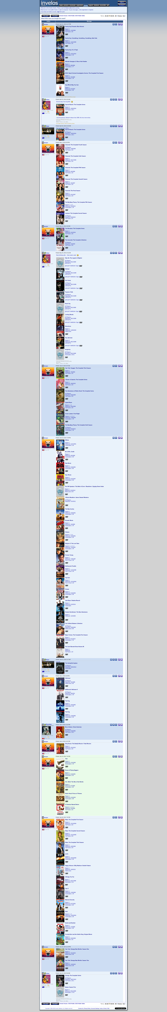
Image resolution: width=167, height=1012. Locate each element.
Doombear (49, 724)
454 (111, 15)
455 (113, 15)
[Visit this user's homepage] (113, 725)
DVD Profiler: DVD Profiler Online (76, 15)
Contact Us (80, 1008)
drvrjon (46, 24)
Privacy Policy (87, 1008)
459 (116, 15)
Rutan (47, 126)
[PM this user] (113, 25)
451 (105, 15)
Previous (120, 15)
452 (107, 15)
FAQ (108, 1008)
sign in (59, 11)
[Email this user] (113, 100)
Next (124, 15)
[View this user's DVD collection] (116, 25)
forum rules (68, 8)
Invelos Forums (63, 15)
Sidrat (47, 99)
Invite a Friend (103, 1008)
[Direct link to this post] (119, 25)
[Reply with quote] (121, 25)
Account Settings (95, 1008)
